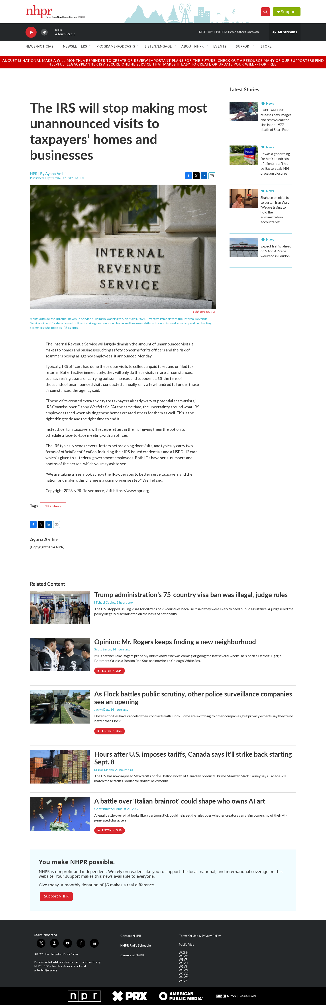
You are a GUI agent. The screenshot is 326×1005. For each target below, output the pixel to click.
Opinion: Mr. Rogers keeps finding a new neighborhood (175, 641)
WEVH (183, 963)
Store (266, 46)
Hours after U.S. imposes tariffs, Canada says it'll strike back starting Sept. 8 (193, 757)
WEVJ (183, 966)
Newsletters (75, 46)
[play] (31, 32)
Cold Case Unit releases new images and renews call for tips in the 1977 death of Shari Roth (276, 120)
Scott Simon (102, 649)
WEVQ (184, 977)
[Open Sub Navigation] (57, 46)
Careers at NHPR (132, 955)
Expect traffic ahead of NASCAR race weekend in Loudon (276, 251)
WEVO (184, 973)
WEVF (183, 959)
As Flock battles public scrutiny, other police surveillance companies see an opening (193, 697)
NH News (267, 103)
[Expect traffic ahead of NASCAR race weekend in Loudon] (244, 247)
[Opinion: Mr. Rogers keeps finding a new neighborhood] (60, 654)
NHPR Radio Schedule (135, 945)
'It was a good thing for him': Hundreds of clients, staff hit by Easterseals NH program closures (275, 163)
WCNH (184, 952)
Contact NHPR (130, 935)
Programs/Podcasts (116, 46)
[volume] (44, 32)
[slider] (51, 32)
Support (288, 11)
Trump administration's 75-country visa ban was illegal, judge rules (191, 594)
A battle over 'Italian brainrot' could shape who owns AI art (179, 801)
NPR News (53, 506)
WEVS (183, 981)
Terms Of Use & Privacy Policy (200, 935)
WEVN (183, 970)
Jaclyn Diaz (101, 709)
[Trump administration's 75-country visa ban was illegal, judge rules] (60, 607)
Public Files (186, 944)
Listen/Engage (158, 46)
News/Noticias (39, 46)
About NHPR (192, 46)
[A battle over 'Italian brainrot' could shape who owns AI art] (60, 813)
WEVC (183, 956)
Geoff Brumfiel (104, 809)
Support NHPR (56, 896)
